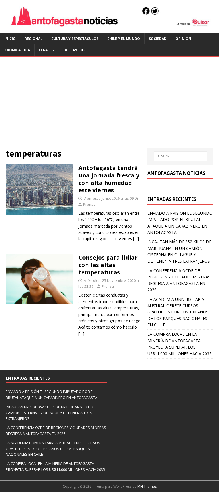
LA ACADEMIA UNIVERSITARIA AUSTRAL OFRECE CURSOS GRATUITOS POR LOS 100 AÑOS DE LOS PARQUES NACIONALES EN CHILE (177, 312)
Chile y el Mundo (123, 38)
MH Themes (147, 486)
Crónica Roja (17, 50)
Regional (33, 38)
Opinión (183, 38)
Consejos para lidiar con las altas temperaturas (108, 265)
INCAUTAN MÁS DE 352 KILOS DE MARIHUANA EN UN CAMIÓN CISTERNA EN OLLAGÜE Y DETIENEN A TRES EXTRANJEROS (49, 412)
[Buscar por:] (180, 156)
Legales (46, 50)
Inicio (10, 38)
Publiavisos (73, 50)
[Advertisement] (109, 105)
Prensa (89, 204)
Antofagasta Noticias (176, 173)
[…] (136, 238)
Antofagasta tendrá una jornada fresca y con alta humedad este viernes (108, 179)
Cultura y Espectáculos (74, 38)
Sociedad (158, 38)
